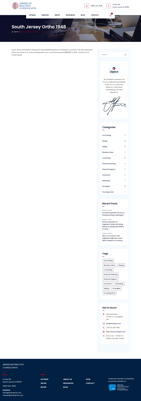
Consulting (106, 158)
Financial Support (108, 169)
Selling (104, 147)
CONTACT (90, 383)
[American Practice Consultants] (24, 6)
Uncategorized (107, 192)
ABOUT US (67, 379)
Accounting (106, 135)
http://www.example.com (115, 332)
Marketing (106, 181)
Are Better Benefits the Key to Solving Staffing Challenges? (113, 214)
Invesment (106, 175)
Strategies (106, 186)
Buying (104, 141)
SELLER (43, 383)
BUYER (43, 387)
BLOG (65, 387)
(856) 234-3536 (96, 6)
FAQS (88, 379)
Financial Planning (109, 164)
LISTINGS (44, 379)
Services (45, 15)
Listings (32, 15)
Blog (83, 15)
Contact (95, 15)
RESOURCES (70, 15)
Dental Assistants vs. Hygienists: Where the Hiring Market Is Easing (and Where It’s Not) (113, 225)
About (57, 15)
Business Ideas (107, 152)
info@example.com (113, 323)
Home (15, 32)
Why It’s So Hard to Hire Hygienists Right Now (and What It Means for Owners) (112, 238)
